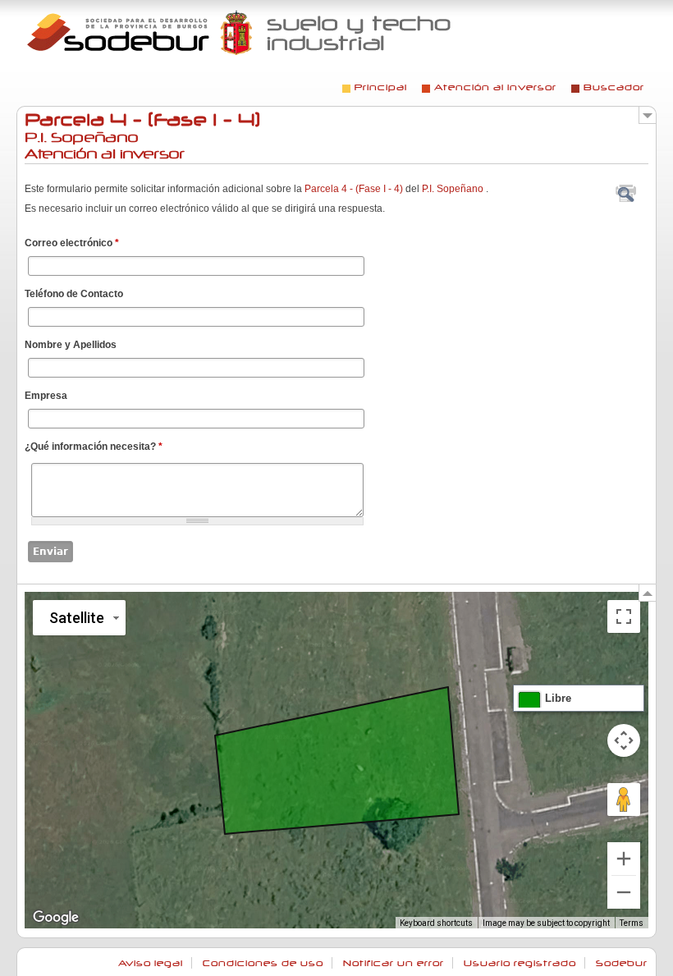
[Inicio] (240, 32)
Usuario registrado (520, 963)
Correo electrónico (72, 243)
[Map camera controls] (623, 740)
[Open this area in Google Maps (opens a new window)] (56, 917)
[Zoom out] (623, 892)
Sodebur (622, 963)
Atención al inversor (495, 87)
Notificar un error (393, 963)
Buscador (614, 87)
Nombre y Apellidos (71, 345)
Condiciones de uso (263, 963)
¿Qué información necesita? (94, 446)
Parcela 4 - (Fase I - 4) (353, 189)
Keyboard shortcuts (436, 923)
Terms (631, 923)
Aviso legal (150, 963)
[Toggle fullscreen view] (623, 616)
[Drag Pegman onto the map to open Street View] (623, 799)
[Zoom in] (623, 858)
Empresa (46, 395)
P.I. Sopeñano (452, 189)
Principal (381, 87)
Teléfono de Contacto (74, 294)
